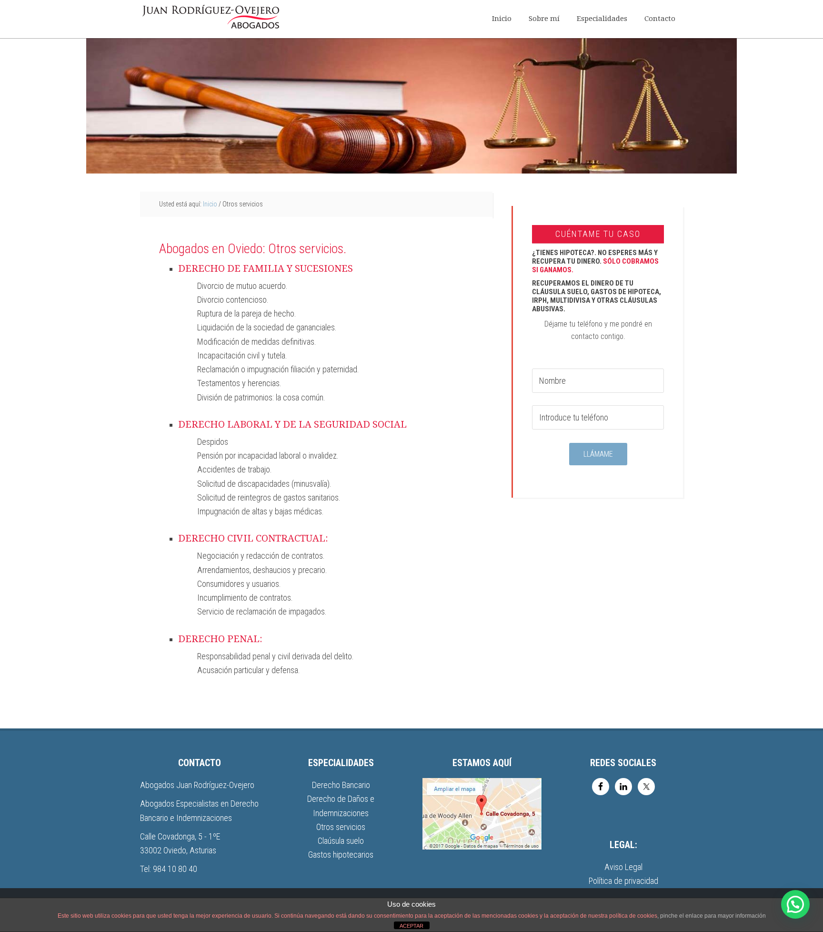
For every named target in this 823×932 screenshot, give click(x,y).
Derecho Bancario (341, 785)
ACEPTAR (411, 926)
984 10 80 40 (175, 869)
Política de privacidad (623, 881)
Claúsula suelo (341, 841)
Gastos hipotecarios (340, 855)
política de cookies (633, 915)
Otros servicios (340, 827)
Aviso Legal (623, 867)
